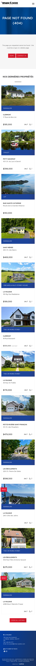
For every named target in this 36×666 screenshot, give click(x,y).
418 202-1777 (9, 642)
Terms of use (13, 661)
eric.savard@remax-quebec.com (16, 644)
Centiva (21, 663)
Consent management (24, 661)
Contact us (22, 55)
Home (12, 55)
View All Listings (18, 620)
